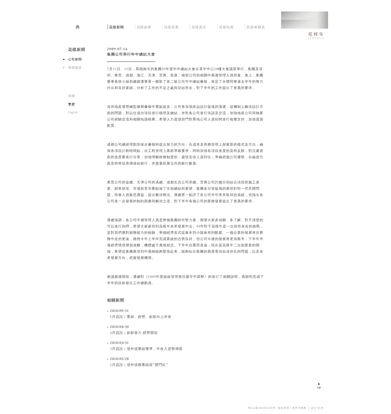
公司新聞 (75, 59)
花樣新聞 (116, 26)
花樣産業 (171, 26)
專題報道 (75, 68)
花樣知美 (226, 26)
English (73, 112)
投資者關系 (255, 26)
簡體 (71, 96)
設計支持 (317, 408)
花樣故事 (144, 26)
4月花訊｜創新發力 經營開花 (134, 333)
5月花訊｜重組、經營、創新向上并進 (140, 317)
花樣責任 (198, 26)
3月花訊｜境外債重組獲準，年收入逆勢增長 (146, 349)
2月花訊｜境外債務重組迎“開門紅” (139, 365)
